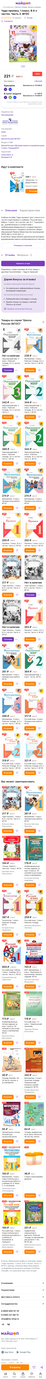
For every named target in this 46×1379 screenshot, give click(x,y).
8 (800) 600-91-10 (10, 1311)
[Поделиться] (42, 1367)
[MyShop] (10, 1335)
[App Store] (7, 1352)
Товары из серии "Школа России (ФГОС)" (16, 322)
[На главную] (23, 5)
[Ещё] (16, 370)
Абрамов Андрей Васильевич (33, 186)
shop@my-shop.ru (10, 1319)
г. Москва (38, 81)
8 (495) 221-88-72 (10, 1315)
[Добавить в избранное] (34, 1367)
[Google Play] (23, 1352)
